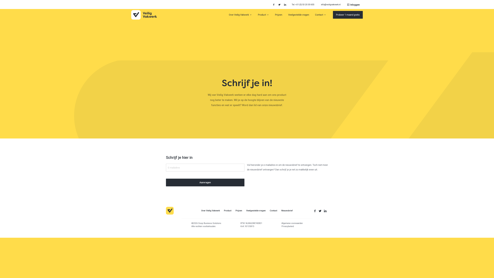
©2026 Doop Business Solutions (206, 223)
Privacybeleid (287, 226)
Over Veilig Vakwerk (210, 210)
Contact (273, 210)
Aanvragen (205, 182)
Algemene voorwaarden (292, 223)
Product (227, 210)
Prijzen (239, 210)
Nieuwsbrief (287, 210)
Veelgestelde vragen (256, 210)
